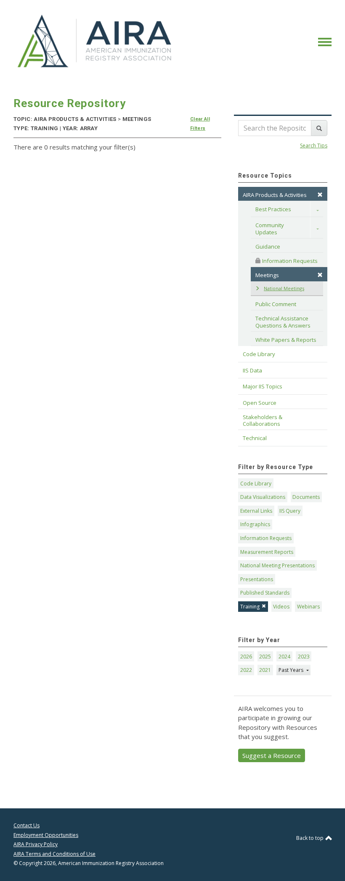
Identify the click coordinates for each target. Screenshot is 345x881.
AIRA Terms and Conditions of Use (54, 853)
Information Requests (289, 261)
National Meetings (284, 288)
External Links (256, 510)
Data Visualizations (262, 497)
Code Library (255, 483)
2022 (246, 670)
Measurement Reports (266, 552)
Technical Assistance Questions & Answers (282, 322)
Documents (306, 497)
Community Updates (270, 228)
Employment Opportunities (45, 835)
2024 (284, 656)
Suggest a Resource (271, 755)
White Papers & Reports (285, 339)
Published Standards (264, 592)
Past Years (292, 670)
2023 (304, 656)
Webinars (308, 606)
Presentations (256, 579)
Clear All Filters (200, 123)
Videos (281, 606)
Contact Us (26, 825)
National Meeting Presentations (277, 565)
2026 (246, 656)
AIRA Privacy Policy (35, 844)
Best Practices (273, 209)
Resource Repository (69, 103)
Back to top (310, 838)
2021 (265, 670)
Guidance (267, 246)
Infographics (255, 524)
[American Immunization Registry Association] (95, 41)
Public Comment (275, 304)
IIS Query (289, 510)
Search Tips (313, 145)
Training (250, 606)
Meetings (267, 275)
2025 (265, 656)
